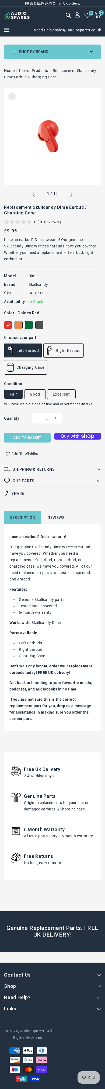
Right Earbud (68, 350)
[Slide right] (71, 195)
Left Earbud (27, 350)
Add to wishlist (25, 454)
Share (17, 493)
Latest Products (33, 70)
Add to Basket (27, 438)
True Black (39, 325)
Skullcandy (38, 284)
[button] (68, 16)
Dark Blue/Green (29, 325)
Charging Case (30, 367)
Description (23, 518)
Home (9, 70)
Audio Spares (32, 1031)
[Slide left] (34, 195)
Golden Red (8, 325)
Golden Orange (19, 325)
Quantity (11, 418)
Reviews (56, 518)
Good (35, 394)
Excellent (61, 394)
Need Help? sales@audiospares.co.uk (67, 30)
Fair (13, 394)
